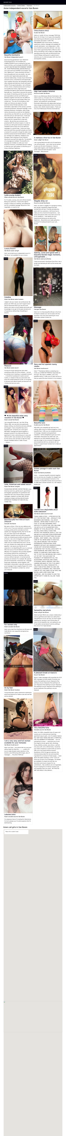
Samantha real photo (42, 610)
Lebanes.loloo (10, 814)
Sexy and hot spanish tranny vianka (45, 365)
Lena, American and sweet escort (17, 484)
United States (21, 5)
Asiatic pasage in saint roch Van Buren (47, 470)
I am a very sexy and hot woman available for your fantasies (17, 742)
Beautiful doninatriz (12, 55)
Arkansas (29, 5)
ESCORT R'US (8, 2)
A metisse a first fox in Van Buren (47, 138)
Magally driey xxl (40, 201)
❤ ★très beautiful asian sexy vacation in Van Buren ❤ (16, 417)
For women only (10, 625)
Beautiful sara (39, 423)
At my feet (8, 688)
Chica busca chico (41, 31)
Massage (37, 307)
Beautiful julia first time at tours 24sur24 (16, 521)
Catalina (7, 297)
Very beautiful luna (41, 728)
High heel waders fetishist (44, 91)
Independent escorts (10, 5)
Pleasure (7, 366)
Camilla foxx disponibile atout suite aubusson (46, 511)
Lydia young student (12, 195)
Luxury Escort (10, 249)
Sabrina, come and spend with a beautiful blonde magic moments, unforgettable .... (47, 255)
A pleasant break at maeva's (45, 673)
